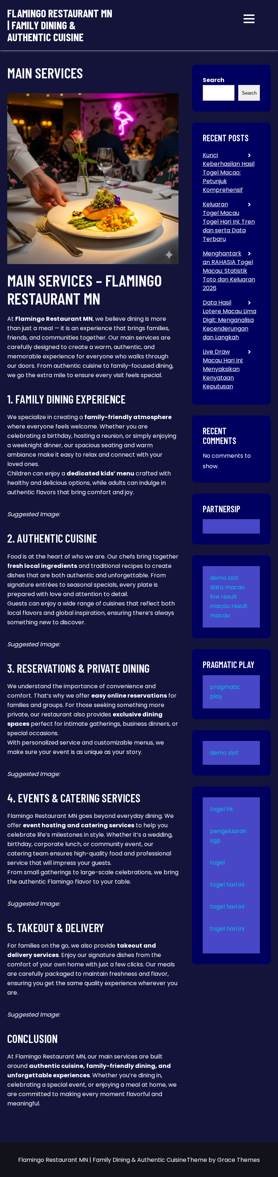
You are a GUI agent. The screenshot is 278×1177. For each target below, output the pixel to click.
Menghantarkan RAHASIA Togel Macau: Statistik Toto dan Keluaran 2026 (229, 270)
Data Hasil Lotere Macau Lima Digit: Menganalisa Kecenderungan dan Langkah (229, 319)
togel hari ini (227, 884)
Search (213, 80)
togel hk (221, 809)
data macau (227, 587)
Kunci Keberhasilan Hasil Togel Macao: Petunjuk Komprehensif (228, 172)
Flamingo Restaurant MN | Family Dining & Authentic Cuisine (59, 25)
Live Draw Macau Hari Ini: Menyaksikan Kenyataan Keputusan (223, 369)
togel (217, 862)
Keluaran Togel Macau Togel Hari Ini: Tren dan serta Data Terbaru (229, 221)
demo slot (224, 578)
